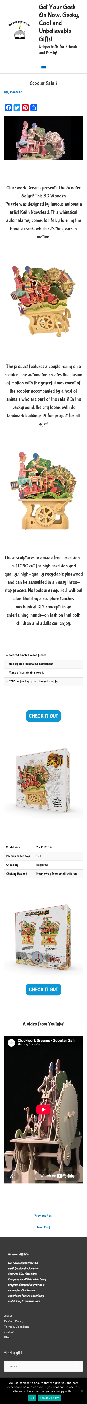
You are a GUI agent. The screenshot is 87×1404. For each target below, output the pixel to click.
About (8, 1316)
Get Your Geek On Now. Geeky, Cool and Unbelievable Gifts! (59, 23)
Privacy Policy (13, 1321)
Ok (32, 1397)
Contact (9, 1332)
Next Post (43, 1227)
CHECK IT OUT (43, 716)
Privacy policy (49, 1397)
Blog (7, 1337)
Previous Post (43, 1216)
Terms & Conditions (16, 1327)
